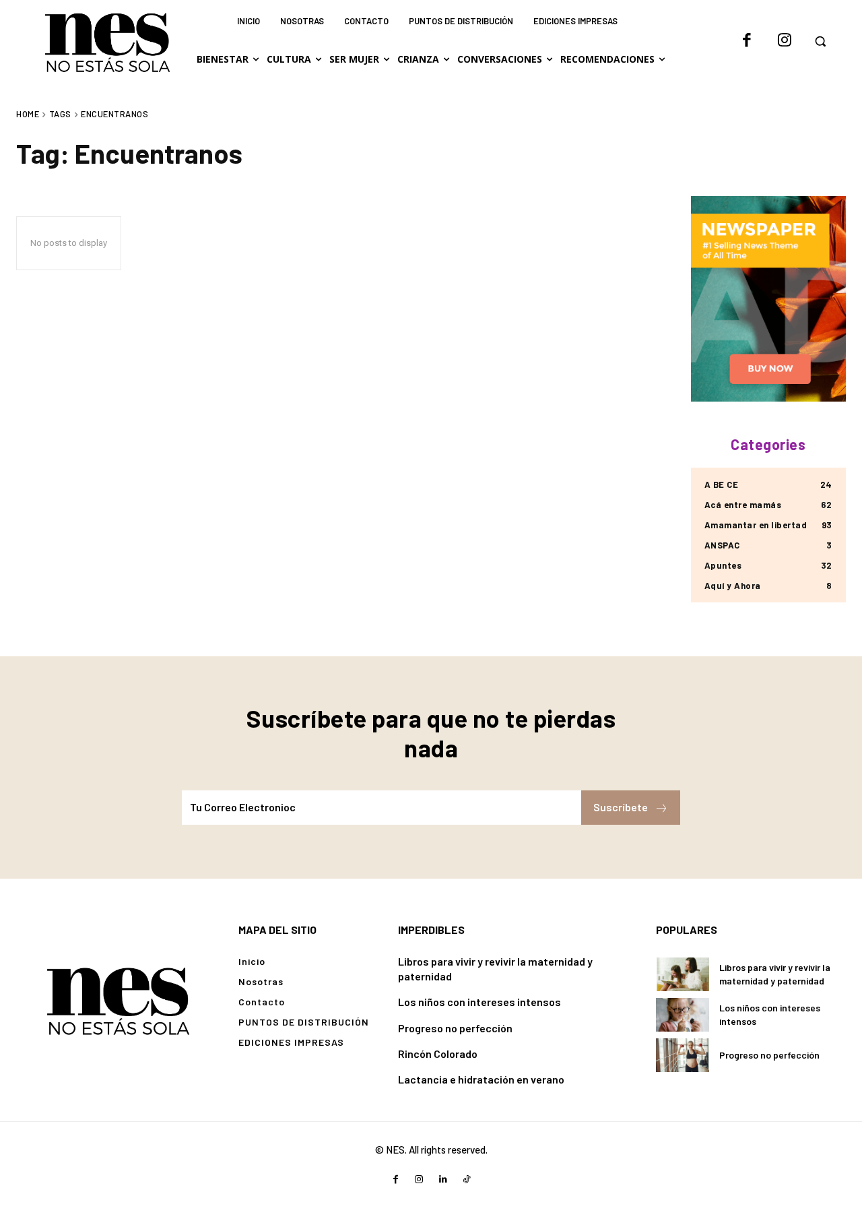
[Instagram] (784, 41)
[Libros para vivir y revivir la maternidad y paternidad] (682, 974)
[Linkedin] (442, 1179)
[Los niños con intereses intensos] (682, 1015)
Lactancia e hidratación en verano (481, 1079)
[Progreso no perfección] (682, 1055)
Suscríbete (620, 806)
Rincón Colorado (437, 1053)
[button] (820, 41)
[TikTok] (466, 1179)
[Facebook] (746, 41)
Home (27, 113)
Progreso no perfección (455, 1028)
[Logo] (118, 999)
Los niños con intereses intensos (479, 1001)
